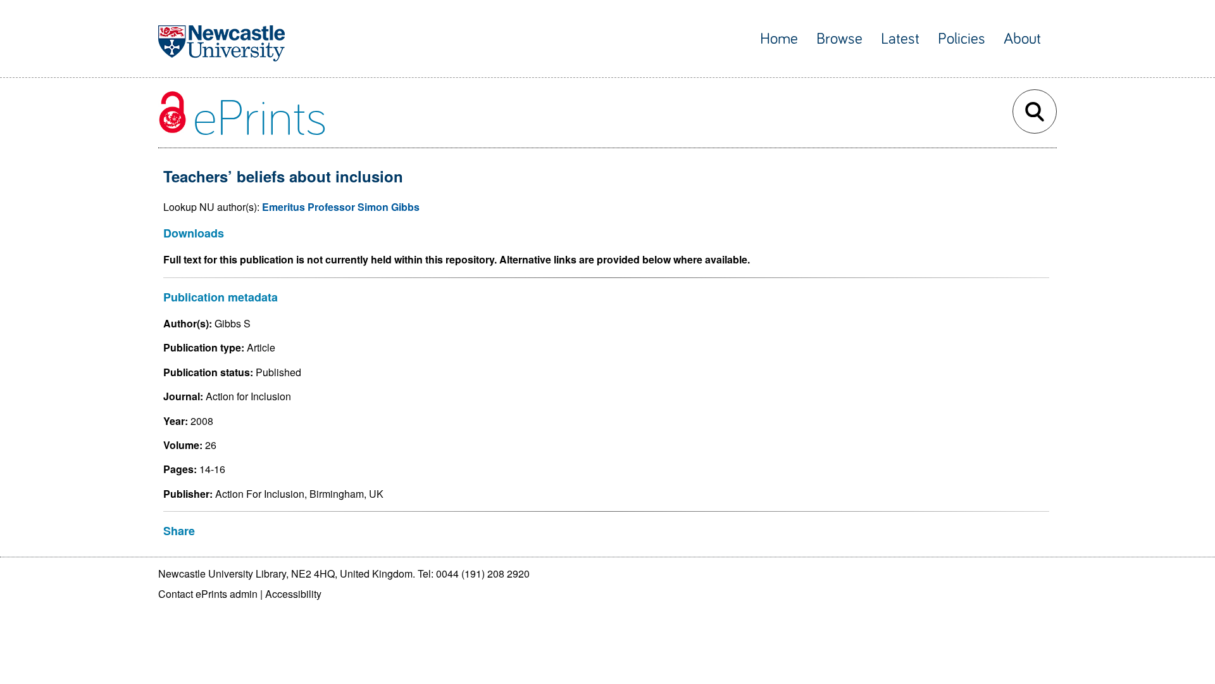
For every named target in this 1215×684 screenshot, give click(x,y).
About (1022, 39)
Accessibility (293, 593)
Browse (839, 39)
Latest (900, 39)
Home (779, 39)
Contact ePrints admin (208, 593)
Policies (961, 39)
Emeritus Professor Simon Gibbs (341, 207)
